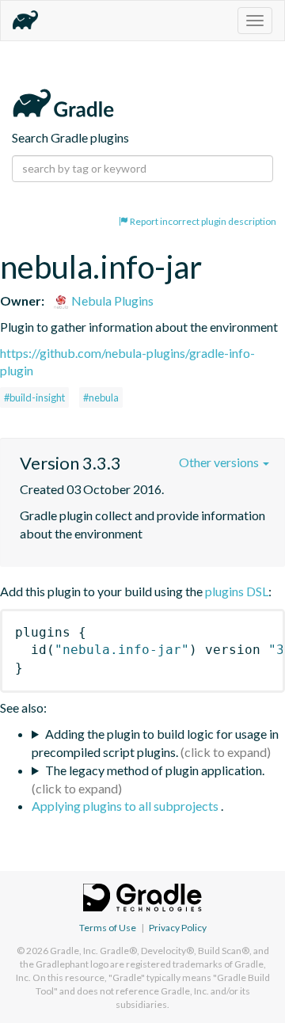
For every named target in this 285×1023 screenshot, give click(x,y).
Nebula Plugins (111, 300)
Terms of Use (107, 928)
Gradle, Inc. (74, 950)
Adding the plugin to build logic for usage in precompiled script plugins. (155, 742)
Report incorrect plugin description (202, 221)
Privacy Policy (178, 928)
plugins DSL (236, 591)
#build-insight (34, 397)
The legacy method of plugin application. (154, 770)
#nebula (101, 397)
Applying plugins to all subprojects (126, 805)
